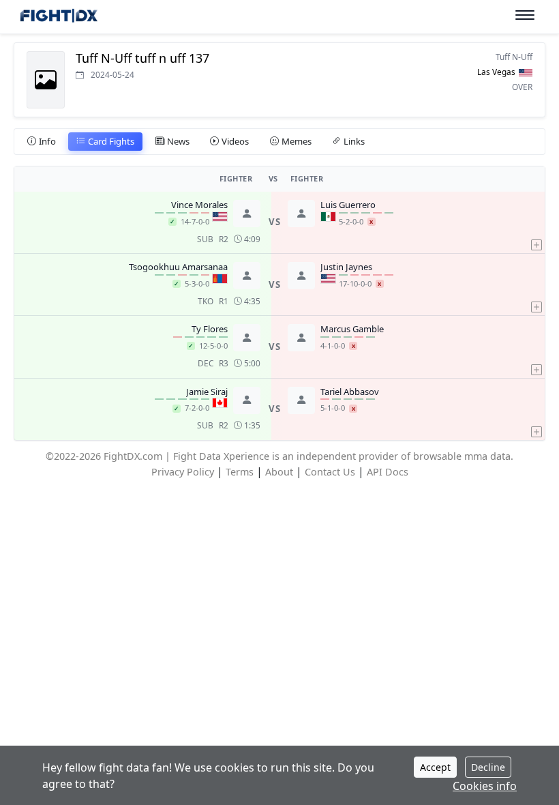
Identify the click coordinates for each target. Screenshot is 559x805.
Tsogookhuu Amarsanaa (178, 267)
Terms (240, 471)
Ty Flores (210, 329)
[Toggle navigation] (525, 15)
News (178, 141)
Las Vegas (496, 71)
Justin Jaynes (346, 267)
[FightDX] (58, 17)
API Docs (387, 471)
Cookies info (485, 785)
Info (47, 141)
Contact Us (330, 471)
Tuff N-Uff (514, 56)
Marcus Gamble (352, 329)
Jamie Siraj (207, 392)
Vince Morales (199, 205)
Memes (297, 141)
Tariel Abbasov (349, 392)
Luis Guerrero (348, 205)
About (279, 471)
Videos (235, 141)
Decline (488, 767)
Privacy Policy (182, 471)
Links (354, 141)
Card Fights (111, 141)
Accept (435, 767)
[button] (536, 222)
